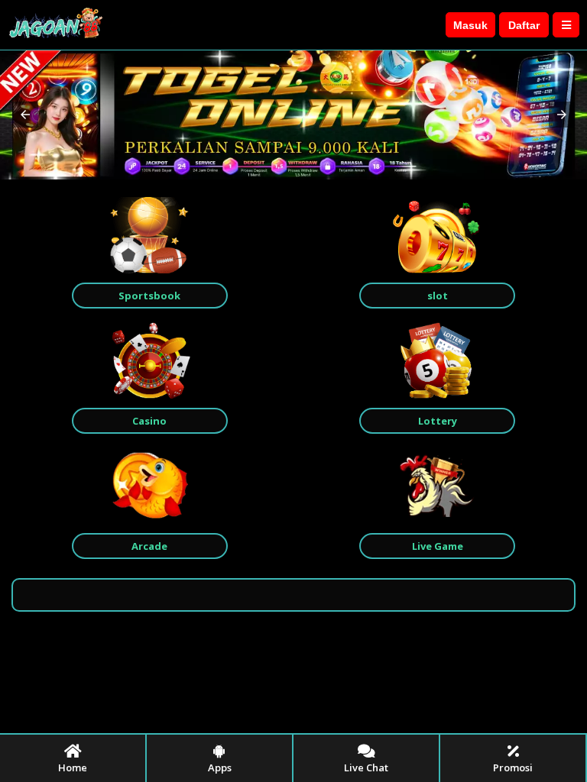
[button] (25, 115)
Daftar (524, 25)
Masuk (470, 25)
